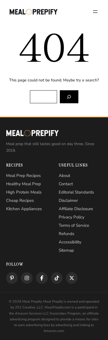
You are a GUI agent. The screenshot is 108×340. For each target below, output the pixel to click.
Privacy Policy (71, 217)
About (64, 175)
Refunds (66, 233)
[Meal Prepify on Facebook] (42, 278)
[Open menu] (95, 11)
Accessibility (70, 242)
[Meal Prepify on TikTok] (57, 278)
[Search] (69, 96)
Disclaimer (68, 200)
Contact (66, 184)
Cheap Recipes (20, 200)
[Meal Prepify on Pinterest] (12, 278)
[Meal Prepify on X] (72, 278)
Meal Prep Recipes (23, 175)
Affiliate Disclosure (76, 209)
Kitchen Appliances (24, 209)
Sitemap (66, 250)
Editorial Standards (76, 192)
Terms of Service (74, 225)
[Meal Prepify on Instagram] (27, 278)
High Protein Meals (24, 192)
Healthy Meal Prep (23, 184)
